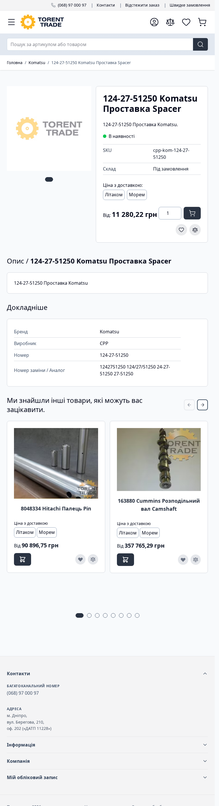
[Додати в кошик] (192, 213)
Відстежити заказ (142, 5)
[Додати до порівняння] (195, 229)
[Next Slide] (202, 404)
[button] (107, 674)
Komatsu (37, 62)
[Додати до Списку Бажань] (181, 229)
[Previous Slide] (189, 404)
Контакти (106, 5)
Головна (15, 62)
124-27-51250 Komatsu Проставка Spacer (91, 62)
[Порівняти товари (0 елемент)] (170, 22)
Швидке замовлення (190, 5)
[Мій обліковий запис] (154, 22)
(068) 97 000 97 (72, 5)
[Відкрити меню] (11, 22)
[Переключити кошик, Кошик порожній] (202, 22)
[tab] (49, 179)
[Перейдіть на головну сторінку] (82, 22)
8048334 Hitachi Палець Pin (56, 508)
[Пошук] (200, 44)
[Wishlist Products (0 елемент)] (186, 22)
